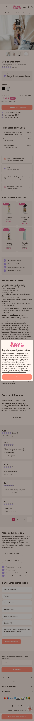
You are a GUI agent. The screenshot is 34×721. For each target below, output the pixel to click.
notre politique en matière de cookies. (14, 372)
